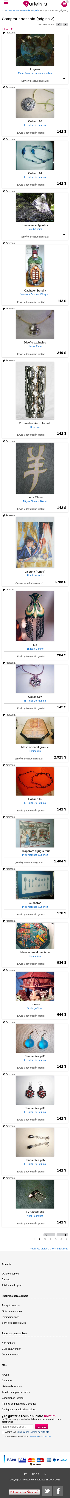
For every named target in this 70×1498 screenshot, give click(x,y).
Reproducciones (10, 1317)
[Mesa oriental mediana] (35, 936)
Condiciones (46, 1436)
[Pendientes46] (35, 1194)
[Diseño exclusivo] (35, 324)
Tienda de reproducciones (16, 1392)
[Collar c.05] (35, 781)
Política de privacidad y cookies (19, 1403)
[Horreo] (35, 986)
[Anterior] (59, 24)
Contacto (7, 1380)
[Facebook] (58, 1491)
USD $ (35, 1474)
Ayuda (5, 1374)
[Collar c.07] (35, 679)
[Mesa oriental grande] (35, 730)
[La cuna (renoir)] (35, 542)
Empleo (6, 1279)
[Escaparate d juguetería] (35, 833)
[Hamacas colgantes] (35, 207)
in (45, 1474)
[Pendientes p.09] (35, 1038)
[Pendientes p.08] (35, 1090)
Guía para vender (11, 1348)
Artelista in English (12, 1285)
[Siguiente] (65, 24)
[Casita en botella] (35, 266)
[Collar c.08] (35, 103)
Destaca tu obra (10, 1354)
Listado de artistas (12, 1386)
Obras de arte (12, 10)
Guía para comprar (12, 1311)
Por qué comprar (11, 1305)
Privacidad (34, 1436)
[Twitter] (47, 1491)
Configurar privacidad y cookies (19, 1409)
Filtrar (5, 28)
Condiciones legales (13, 1398)
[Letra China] (35, 468)
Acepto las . (27, 1432)
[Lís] (35, 616)
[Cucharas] (35, 885)
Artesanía (25, 10)
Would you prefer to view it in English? (48, 1248)
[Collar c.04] (35, 155)
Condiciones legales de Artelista (32, 1432)
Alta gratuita (8, 1343)
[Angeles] (35, 50)
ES (25, 1474)
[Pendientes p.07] (35, 1142)
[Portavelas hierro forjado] (35, 391)
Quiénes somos (10, 1273)
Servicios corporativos (14, 1322)
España (35, 10)
